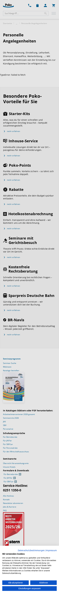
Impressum (51, 550)
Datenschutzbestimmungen (31, 550)
